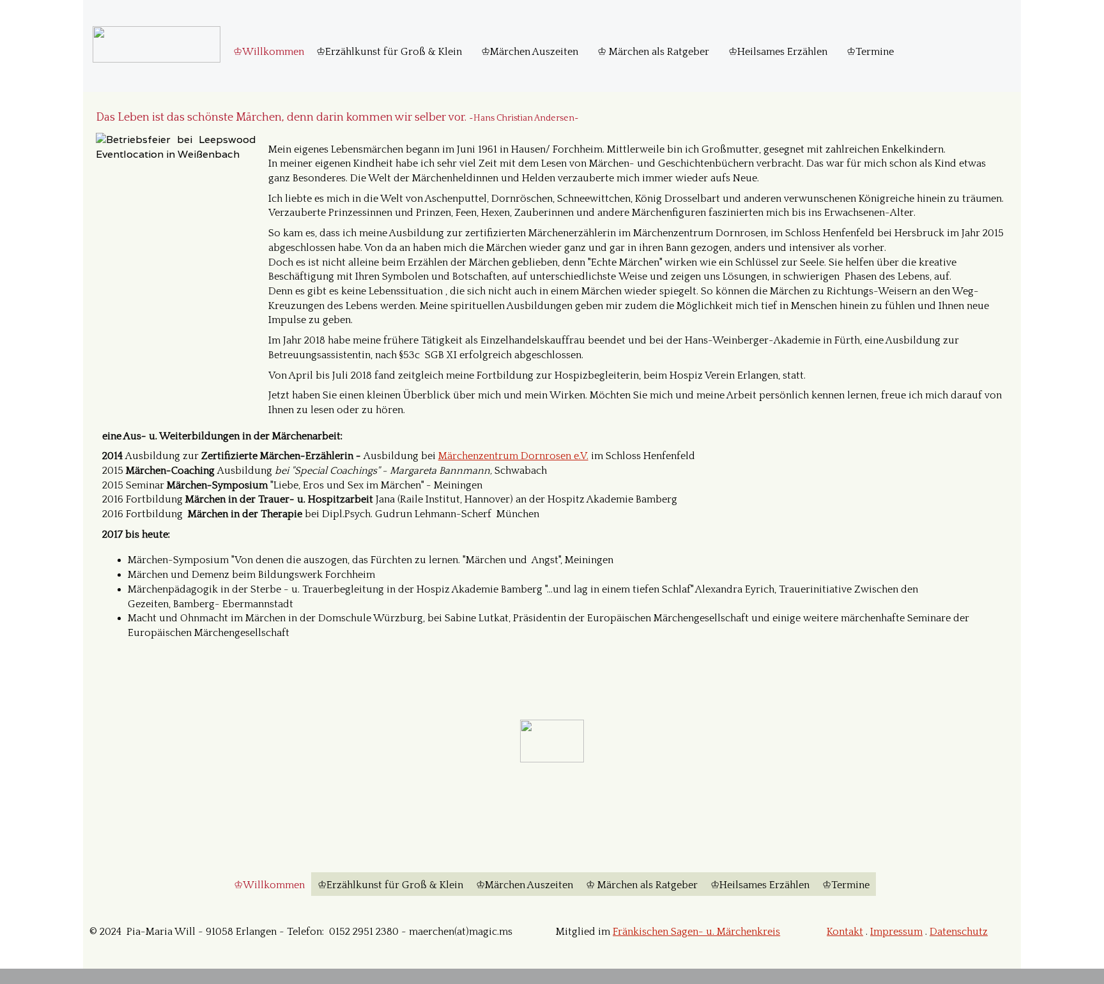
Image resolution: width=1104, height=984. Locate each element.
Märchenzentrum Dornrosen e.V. (513, 456)
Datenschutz (959, 931)
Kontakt (845, 931)
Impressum (896, 931)
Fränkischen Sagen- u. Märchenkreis (696, 931)
